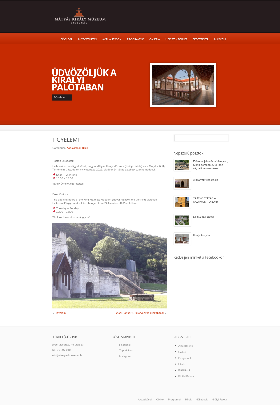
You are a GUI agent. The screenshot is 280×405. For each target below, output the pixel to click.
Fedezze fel (200, 39)
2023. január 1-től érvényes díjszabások (140, 312)
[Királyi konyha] (182, 238)
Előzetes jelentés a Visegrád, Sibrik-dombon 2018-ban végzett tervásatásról (210, 165)
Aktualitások (111, 39)
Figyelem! (60, 312)
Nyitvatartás (87, 39)
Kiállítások (184, 370)
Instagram (125, 356)
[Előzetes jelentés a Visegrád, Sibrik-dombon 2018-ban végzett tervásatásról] (182, 165)
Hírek (181, 364)
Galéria (154, 39)
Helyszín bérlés (176, 39)
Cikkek (182, 351)
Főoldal (66, 39)
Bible (85, 147)
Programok (135, 39)
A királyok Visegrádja (205, 179)
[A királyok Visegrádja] (182, 183)
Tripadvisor (126, 350)
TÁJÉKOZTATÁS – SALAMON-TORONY (205, 200)
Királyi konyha (201, 235)
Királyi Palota (186, 376)
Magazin (220, 39)
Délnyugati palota (203, 216)
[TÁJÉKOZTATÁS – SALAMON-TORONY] (182, 202)
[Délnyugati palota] (182, 220)
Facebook (125, 344)
